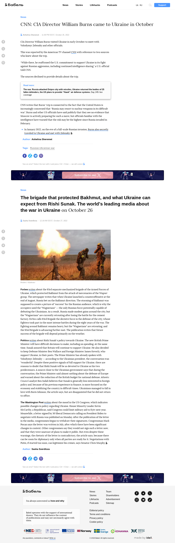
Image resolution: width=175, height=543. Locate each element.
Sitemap (110, 503)
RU (141, 5)
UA (137, 5)
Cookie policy (96, 522)
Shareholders (112, 495)
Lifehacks (95, 5)
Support (162, 5)
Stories (79, 5)
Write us (52, 538)
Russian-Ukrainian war (42, 148)
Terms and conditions (100, 514)
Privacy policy (96, 518)
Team (108, 491)
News (65, 5)
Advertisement (113, 499)
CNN (73, 52)
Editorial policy (97, 510)
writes (32, 289)
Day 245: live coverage (63, 92)
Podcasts (112, 5)
